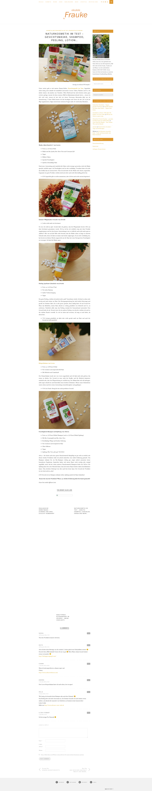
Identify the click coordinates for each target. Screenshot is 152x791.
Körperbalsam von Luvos (47, 363)
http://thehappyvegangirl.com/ (47, 656)
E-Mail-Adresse (41, 745)
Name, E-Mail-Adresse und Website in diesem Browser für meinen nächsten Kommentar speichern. (62, 755)
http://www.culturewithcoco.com (48, 672)
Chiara (41, 663)
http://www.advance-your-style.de (54, 705)
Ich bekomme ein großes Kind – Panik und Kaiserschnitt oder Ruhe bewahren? (102, 133)
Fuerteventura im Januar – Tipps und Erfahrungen (102, 127)
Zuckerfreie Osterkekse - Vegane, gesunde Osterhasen (101, 105)
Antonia (95, 127)
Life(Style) (83, 1)
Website (40, 750)
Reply (88, 633)
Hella (41, 692)
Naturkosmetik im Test (60, 30)
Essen (60, 1)
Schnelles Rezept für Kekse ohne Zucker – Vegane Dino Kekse (103, 108)
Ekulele (41, 1)
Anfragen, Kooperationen (99, 149)
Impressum (95, 146)
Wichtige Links (93, 1)
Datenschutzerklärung (98, 143)
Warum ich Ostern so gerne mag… (102, 115)
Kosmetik (48, 1)
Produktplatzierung (76, 30)
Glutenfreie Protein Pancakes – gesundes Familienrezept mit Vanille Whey (103, 119)
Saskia (41, 633)
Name (40, 741)
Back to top (108, 789)
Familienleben (68, 1)
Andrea (41, 680)
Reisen (55, 1)
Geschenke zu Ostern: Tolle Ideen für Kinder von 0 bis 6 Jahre (102, 113)
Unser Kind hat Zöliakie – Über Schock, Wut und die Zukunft (103, 123)
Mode (76, 1)
